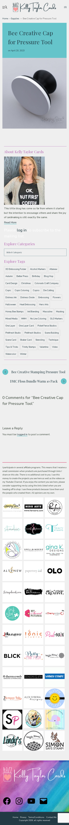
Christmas (26, 283)
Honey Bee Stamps (14, 311)
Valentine (44, 347)
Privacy (23, 817)
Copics (36, 290)
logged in (22, 434)
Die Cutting (48, 290)
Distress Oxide (27, 297)
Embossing (43, 297)
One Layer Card (26, 325)
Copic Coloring (22, 290)
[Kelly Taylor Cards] (34, 7)
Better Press (22, 276)
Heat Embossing (27, 304)
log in (22, 230)
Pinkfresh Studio (13, 332)
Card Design (11, 283)
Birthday (36, 276)
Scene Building (52, 332)
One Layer (10, 325)
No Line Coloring (38, 318)
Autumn (9, 276)
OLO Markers (56, 318)
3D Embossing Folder (15, 269)
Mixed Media (11, 318)
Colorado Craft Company (47, 283)
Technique (53, 339)
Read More (10, 222)
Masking (60, 311)
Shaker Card (26, 339)
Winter (23, 354)
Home (5, 18)
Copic (8, 290)
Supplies (15, 18)
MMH (23, 318)
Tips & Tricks (11, 347)
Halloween (10, 304)
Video (55, 347)
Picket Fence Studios (47, 325)
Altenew (53, 269)
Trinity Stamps (29, 347)
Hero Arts (43, 304)
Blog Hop (48, 276)
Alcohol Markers (38, 269)
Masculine (47, 311)
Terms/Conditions (36, 817)
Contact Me (51, 817)
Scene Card (10, 339)
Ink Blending (33, 311)
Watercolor (10, 354)
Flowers (57, 297)
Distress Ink (11, 297)
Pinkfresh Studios (33, 332)
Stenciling (40, 339)
